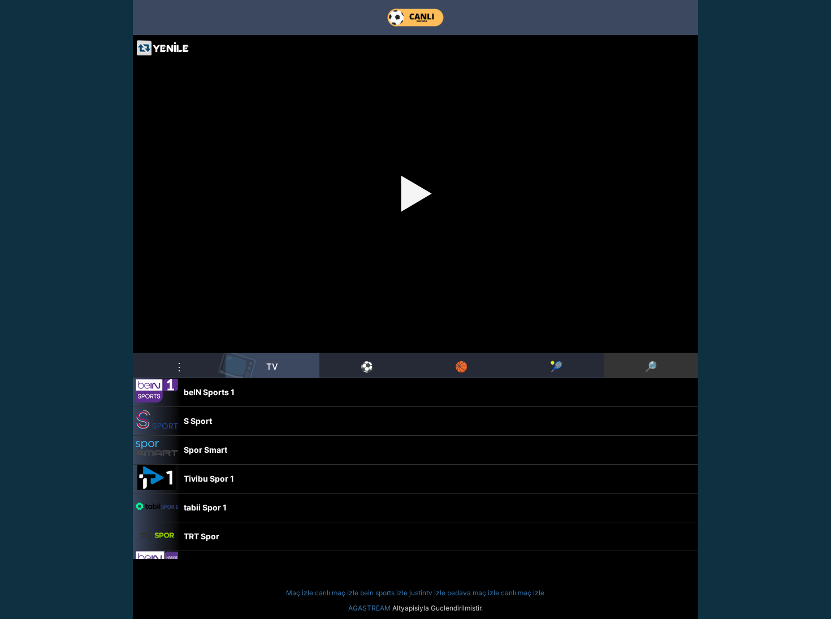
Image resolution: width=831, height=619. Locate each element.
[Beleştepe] (415, 17)
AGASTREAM (369, 608)
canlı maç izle (336, 592)
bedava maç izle (473, 592)
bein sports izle (384, 592)
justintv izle (427, 592)
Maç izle (299, 592)
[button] (179, 365)
